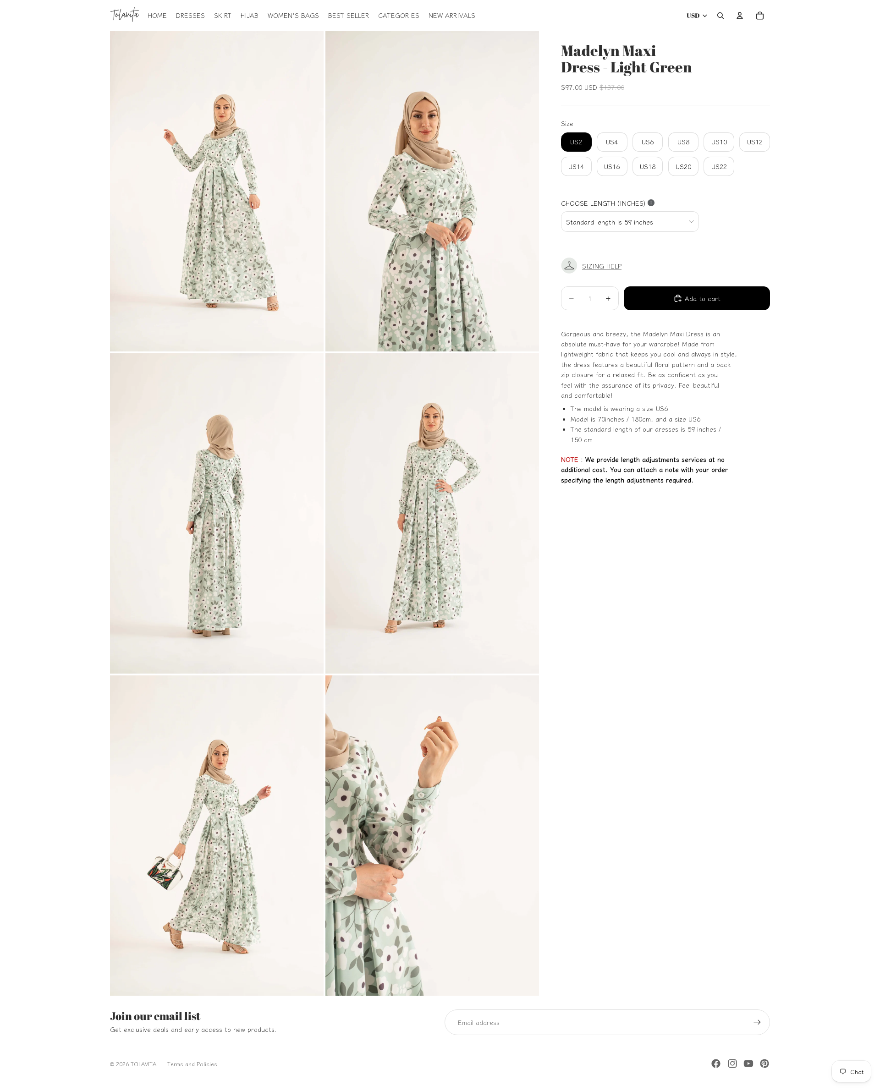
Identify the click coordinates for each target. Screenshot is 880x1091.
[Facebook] (715, 1063)
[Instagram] (732, 1063)
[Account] (740, 15)
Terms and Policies (192, 1064)
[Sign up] (757, 1022)
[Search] (720, 15)
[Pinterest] (764, 1063)
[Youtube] (748, 1063)
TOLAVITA (143, 1064)
